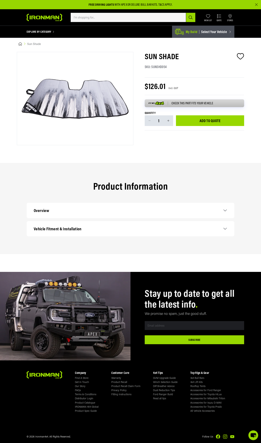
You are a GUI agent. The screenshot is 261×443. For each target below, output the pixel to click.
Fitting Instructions (121, 394)
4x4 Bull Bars (197, 378)
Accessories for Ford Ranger (205, 390)
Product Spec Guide (86, 410)
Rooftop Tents (197, 386)
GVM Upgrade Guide (164, 378)
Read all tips (159, 398)
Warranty (116, 378)
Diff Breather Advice (164, 386)
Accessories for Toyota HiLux (206, 394)
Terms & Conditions (85, 394)
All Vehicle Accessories (202, 410)
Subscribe (194, 340)
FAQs (78, 390)
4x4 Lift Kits (196, 382)
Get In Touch (82, 382)
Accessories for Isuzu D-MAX (206, 402)
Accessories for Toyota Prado (206, 406)
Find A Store (81, 378)
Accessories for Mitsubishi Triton (207, 398)
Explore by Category (39, 31)
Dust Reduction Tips (164, 390)
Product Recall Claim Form (125, 386)
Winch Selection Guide (165, 382)
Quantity (150, 113)
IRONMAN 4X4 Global (87, 406)
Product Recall (119, 382)
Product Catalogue (85, 402)
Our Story (80, 386)
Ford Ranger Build (163, 394)
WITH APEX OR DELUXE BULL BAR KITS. (123, 4)
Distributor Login (84, 398)
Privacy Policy (119, 390)
